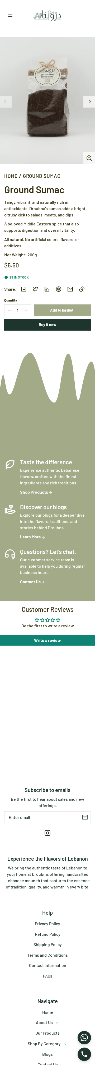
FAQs (47, 975)
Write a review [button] (47, 640)
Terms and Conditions (47, 954)
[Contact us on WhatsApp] (84, 1037)
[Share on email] (70, 289)
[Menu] (10, 14)
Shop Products (34, 491)
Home (11, 176)
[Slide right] (89, 102)
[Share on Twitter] (35, 289)
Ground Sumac (41, 176)
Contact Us (30, 581)
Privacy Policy (47, 923)
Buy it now (47, 324)
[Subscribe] (85, 817)
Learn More (31, 536)
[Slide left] (6, 102)
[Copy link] (82, 289)
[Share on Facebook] (24, 289)
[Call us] (84, 1054)
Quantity (10, 300)
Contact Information (47, 965)
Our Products (47, 1032)
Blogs (47, 1054)
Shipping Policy (48, 944)
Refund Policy (47, 934)
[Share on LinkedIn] (47, 289)
